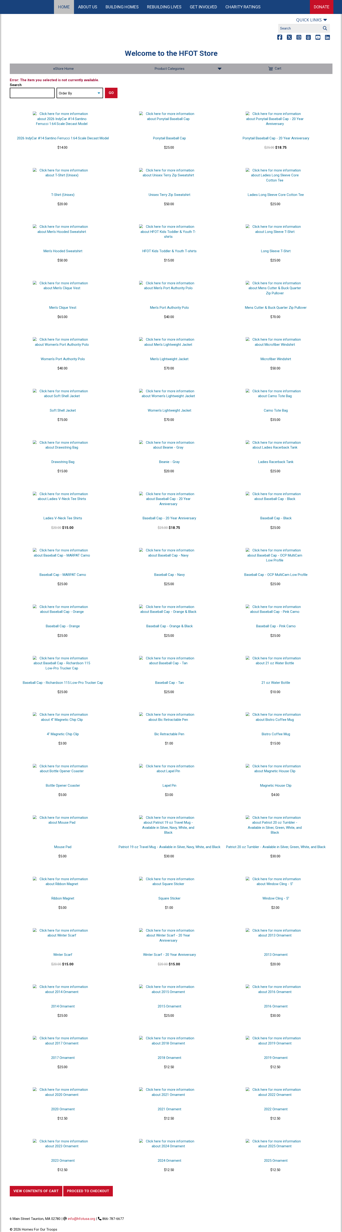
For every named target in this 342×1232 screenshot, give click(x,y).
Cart (278, 68)
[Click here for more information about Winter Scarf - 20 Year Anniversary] (168, 935)
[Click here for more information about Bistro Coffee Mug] (275, 717)
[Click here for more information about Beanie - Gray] (168, 445)
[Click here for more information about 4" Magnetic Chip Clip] (62, 717)
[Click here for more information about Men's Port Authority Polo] (168, 286)
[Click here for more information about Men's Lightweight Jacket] (168, 342)
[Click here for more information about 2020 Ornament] (62, 1092)
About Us (87, 6)
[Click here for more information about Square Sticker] (168, 882)
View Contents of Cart (36, 1191)
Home (64, 6)
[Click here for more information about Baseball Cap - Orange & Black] (168, 609)
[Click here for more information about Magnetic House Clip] (275, 769)
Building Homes (122, 6)
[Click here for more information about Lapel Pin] (168, 769)
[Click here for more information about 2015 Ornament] (168, 989)
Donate (321, 6)
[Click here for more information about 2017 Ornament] (62, 1041)
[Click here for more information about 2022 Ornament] (275, 1092)
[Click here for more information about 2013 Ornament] (275, 933)
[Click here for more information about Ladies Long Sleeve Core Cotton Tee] (275, 175)
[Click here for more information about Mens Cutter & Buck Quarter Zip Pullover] (275, 288)
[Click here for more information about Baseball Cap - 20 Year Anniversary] (168, 499)
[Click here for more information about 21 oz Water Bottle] (275, 661)
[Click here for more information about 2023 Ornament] (62, 1144)
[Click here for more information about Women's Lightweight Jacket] (168, 394)
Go (111, 93)
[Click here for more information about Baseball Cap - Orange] (62, 609)
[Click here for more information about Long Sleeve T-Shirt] (275, 229)
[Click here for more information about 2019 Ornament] (275, 1041)
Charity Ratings (243, 6)
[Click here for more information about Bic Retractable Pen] (168, 717)
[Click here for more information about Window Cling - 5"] (275, 882)
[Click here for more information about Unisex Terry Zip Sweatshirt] (168, 173)
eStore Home (63, 69)
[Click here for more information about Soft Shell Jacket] (62, 394)
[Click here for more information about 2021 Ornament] (168, 1092)
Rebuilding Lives (164, 6)
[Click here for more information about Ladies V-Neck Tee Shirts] (62, 497)
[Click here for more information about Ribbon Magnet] (62, 882)
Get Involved (203, 6)
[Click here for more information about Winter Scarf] (62, 933)
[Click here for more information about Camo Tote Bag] (275, 394)
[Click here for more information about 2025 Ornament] (275, 1144)
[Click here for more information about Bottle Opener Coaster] (62, 769)
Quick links (309, 20)
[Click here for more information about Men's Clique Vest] (62, 286)
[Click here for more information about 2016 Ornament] (275, 989)
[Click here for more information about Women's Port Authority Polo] (62, 342)
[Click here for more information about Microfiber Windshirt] (275, 342)
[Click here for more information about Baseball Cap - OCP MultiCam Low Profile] (275, 555)
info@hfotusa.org (81, 1219)
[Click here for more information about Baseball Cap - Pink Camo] (275, 609)
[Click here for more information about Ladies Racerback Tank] (275, 445)
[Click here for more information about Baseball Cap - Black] (275, 497)
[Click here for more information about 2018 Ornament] (168, 1041)
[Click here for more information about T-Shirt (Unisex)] (62, 173)
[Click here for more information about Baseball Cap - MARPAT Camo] (62, 553)
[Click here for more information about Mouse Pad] (62, 820)
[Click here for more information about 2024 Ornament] (168, 1144)
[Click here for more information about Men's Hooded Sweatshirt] (62, 229)
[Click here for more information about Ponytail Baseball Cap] (168, 116)
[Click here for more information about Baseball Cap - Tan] (168, 661)
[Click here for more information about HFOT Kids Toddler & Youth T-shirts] (168, 231)
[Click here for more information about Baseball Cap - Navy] (168, 553)
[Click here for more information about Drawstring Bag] (62, 445)
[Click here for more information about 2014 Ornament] (62, 989)
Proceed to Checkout (88, 1191)
